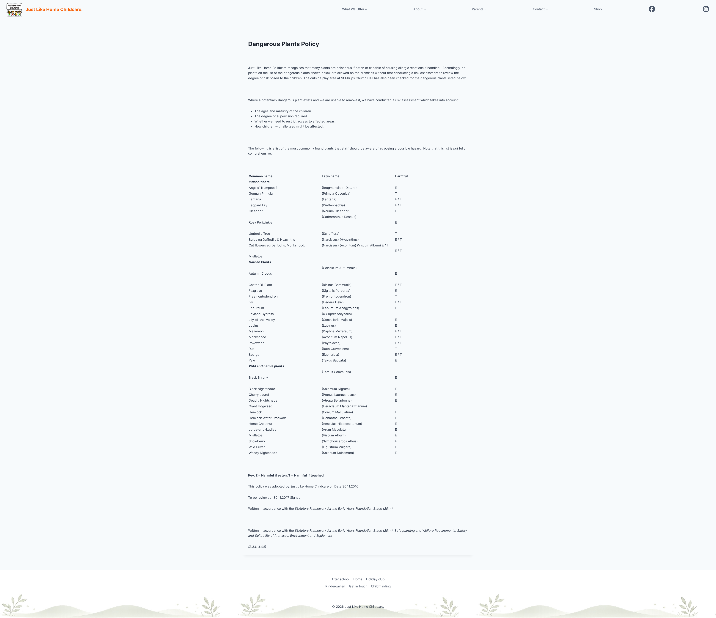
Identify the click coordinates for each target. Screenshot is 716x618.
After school (340, 579)
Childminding (381, 586)
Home (357, 579)
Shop (598, 9)
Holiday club (375, 579)
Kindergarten (335, 586)
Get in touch (358, 586)
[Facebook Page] (651, 9)
